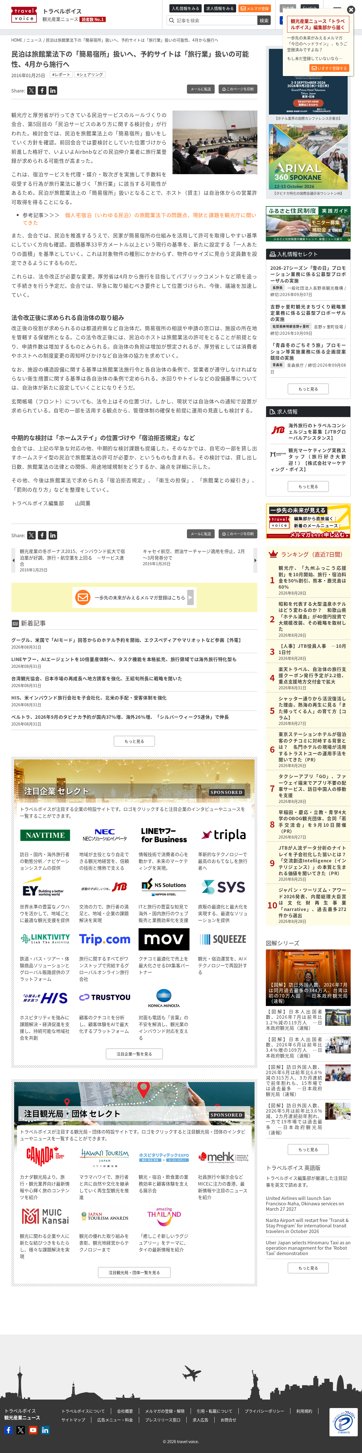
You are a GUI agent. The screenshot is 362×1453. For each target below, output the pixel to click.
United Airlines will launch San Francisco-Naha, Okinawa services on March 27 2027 (305, 1203)
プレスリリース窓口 (162, 1419)
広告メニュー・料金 (115, 1419)
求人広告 (200, 1419)
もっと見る (134, 741)
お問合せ (228, 1419)
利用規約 (304, 1411)
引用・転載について (214, 1411)
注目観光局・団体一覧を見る (134, 1272)
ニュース (34, 40)
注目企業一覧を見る (134, 1054)
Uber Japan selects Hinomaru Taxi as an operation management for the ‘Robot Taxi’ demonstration (308, 1247)
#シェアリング (90, 74)
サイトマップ (73, 1419)
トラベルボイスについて (83, 1411)
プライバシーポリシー (264, 1411)
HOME (16, 40)
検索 (264, 20)
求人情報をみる (220, 8)
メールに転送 (201, 89)
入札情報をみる (185, 8)
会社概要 (125, 1411)
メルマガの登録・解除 (165, 1411)
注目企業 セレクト (56, 791)
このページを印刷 (240, 89)
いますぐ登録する (332, 68)
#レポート (61, 74)
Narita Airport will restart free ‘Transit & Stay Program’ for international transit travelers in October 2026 (307, 1225)
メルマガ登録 (257, 8)
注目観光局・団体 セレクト (72, 1113)
